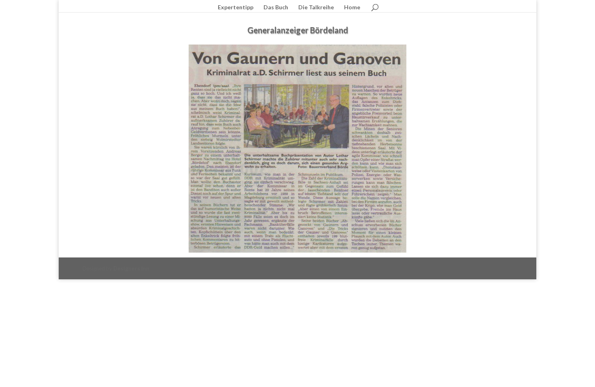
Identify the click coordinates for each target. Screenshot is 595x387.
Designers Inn (131, 268)
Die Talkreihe (316, 7)
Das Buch (276, 7)
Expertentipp (235, 7)
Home (352, 7)
